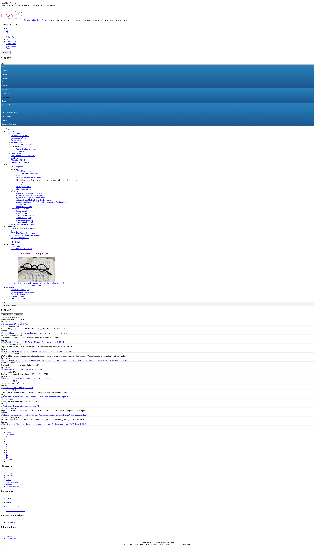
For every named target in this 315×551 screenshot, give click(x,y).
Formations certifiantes (13, 506)
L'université (5, 70)
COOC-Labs (16, 242)
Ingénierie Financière (24, 207)
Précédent (10, 435)
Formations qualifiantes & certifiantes (25, 235)
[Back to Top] (2, 549)
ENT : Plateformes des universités (24, 233)
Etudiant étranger (7, 116)
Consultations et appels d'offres (23, 156)
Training (14, 231)
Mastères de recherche (24, 220)
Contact (9, 48)
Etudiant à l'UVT (7, 109)
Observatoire (11, 41)
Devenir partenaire (18, 298)
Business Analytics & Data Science (29, 195)
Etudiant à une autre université (10, 112)
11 (7, 452)
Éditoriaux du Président (20, 136)
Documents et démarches (20, 162)
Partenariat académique (20, 290)
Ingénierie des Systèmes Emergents (29, 193)
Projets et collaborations (20, 238)
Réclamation (9, 484)
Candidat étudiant (7, 105)
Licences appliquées (23, 218)
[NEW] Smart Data (23, 189)
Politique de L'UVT (18, 138)
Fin (7, 461)
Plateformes (5, 78)
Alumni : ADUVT (18, 160)
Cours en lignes (10, 522)
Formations (5, 74)
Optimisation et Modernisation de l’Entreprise (33, 200)
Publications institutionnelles (22, 145)
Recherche (5, 82)
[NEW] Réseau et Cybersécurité (28, 178)
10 (7, 450)
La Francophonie (11, 538)
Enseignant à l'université (9, 124)
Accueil (4, 66)
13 (7, 457)
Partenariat (5, 86)
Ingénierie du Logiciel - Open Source (30, 198)
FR (7, 31)
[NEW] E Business (23, 187)
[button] (312, 70)
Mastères (8, 502)
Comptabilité (21, 204)
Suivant (9, 459)
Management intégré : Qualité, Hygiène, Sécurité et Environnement (42, 202)
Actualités (10, 37)
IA (7, 39)
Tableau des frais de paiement (22, 224)
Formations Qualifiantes (20, 209)
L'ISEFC (14, 158)
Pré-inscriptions (17, 167)
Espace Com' (11, 44)
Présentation (15, 133)
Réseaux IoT (21, 176)
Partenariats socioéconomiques (23, 292)
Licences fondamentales (25, 222)
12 (7, 455)
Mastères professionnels (25, 215)
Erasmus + (20, 151)
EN (7, 33)
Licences (8, 498)
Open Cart (18, 315)
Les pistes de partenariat (20, 296)
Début (8, 432)
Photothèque (11, 46)
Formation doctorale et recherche (23, 240)
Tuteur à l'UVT (6, 120)
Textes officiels (17, 142)
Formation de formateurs (20, 211)
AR (7, 28)
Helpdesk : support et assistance (23, 229)
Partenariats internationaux (26, 149)
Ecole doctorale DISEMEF (21, 249)
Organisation (16, 140)
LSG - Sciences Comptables (27, 173)
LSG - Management (23, 171)
